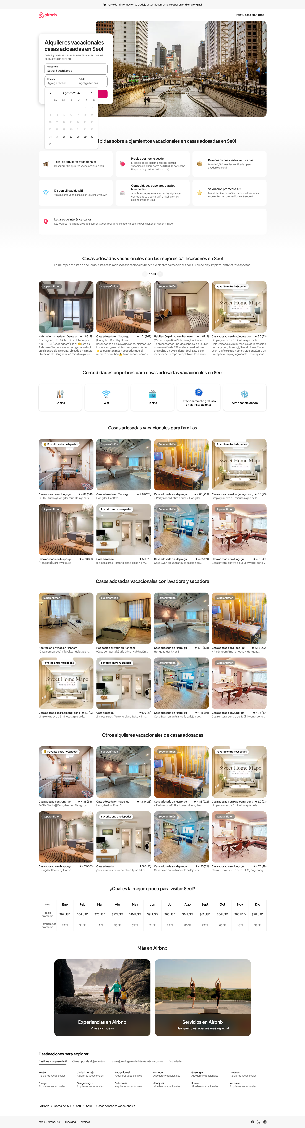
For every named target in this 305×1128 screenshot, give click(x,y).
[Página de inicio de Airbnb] (48, 14)
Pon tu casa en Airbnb (250, 15)
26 (64, 136)
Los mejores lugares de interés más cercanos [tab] (137, 1061)
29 (85, 136)
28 (78, 136)
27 (71, 136)
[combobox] (76, 71)
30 (91, 136)
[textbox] (60, 83)
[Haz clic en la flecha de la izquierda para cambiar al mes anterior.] (51, 93)
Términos (84, 1122)
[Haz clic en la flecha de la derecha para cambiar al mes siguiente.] (92, 93)
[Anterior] (145, 274)
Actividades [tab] (176, 1061)
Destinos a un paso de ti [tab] (53, 1061)
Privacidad (70, 1122)
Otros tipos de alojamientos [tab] (88, 1061)
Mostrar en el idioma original (185, 4)
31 (50, 144)
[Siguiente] (160, 274)
